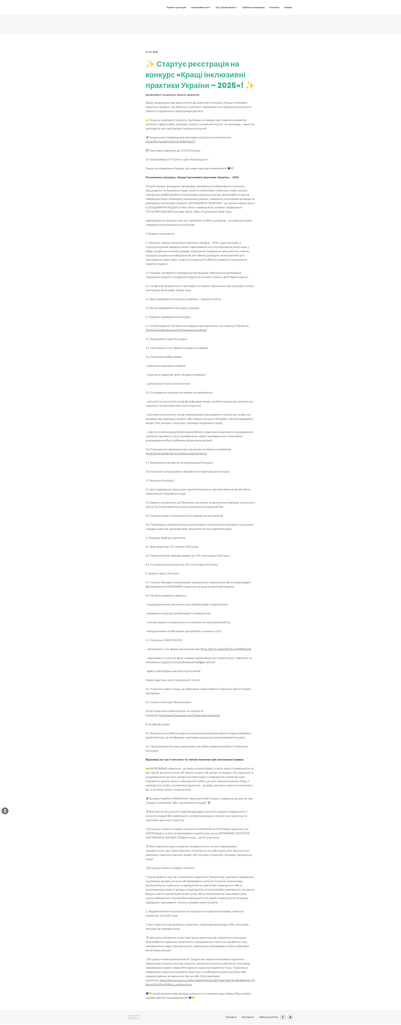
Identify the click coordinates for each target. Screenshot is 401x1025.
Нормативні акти (200, 7)
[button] (283, 1017)
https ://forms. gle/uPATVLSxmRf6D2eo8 (225, 649)
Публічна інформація (253, 7)
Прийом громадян (176, 7)
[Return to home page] (113, 7)
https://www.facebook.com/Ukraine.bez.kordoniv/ (176, 330)
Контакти (274, 7)
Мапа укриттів (268, 1017)
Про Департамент (226, 7)
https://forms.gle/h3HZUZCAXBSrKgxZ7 (170, 141)
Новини (288, 7)
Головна (231, 1017)
